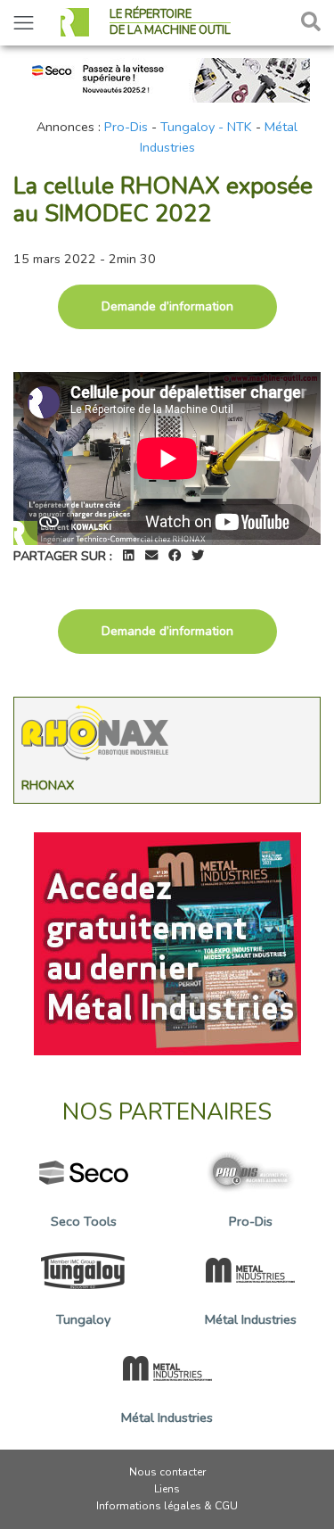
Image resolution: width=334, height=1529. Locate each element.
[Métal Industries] (167, 943)
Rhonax (47, 785)
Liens (167, 1489)
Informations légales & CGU (167, 1506)
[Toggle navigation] (23, 22)
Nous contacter (167, 1472)
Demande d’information (167, 306)
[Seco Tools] (167, 78)
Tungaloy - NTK (206, 127)
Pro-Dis (126, 127)
